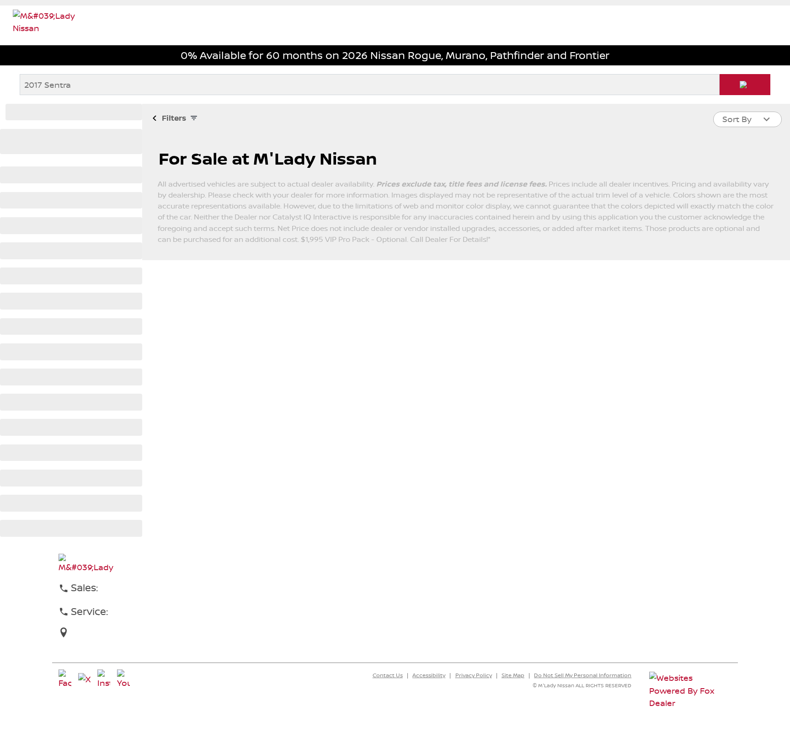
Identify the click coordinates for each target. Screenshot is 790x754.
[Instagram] (103, 679)
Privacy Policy (473, 675)
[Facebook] (65, 679)
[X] (84, 679)
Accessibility (428, 675)
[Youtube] (123, 679)
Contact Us (388, 675)
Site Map (513, 675)
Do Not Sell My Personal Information (582, 675)
